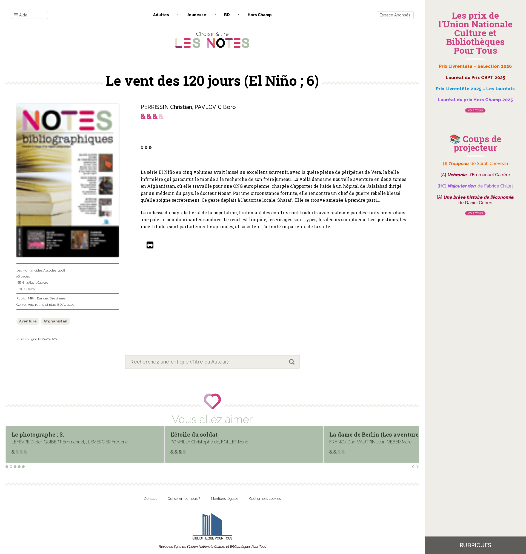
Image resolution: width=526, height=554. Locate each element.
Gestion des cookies (265, 499)
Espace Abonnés (395, 15)
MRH (31, 298)
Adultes (161, 15)
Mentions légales (224, 499)
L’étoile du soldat (72, 434)
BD (227, 15)
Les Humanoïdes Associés (36, 270)
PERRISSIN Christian (166, 107)
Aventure (28, 321)
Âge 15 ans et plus (42, 305)
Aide (23, 15)
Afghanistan (55, 321)
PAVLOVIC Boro (215, 107)
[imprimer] (150, 245)
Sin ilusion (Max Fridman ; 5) (407, 434)
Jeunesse (196, 15)
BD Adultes (65, 305)
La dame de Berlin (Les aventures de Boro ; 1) (269, 434)
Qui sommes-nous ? (184, 499)
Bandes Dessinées (51, 298)
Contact (150, 499)
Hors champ (260, 15)
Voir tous (475, 110)
